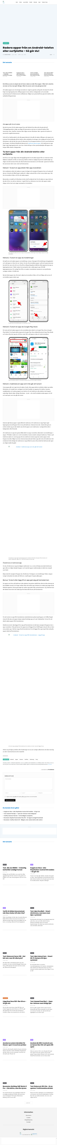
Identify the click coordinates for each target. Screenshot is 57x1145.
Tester (4, 864)
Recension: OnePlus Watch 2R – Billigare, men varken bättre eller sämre (23, 820)
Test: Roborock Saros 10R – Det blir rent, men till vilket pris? (14, 957)
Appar (16, 759)
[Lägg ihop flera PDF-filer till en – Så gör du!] (15, 987)
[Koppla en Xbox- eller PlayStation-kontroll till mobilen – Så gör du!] (22, 68)
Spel (32, 864)
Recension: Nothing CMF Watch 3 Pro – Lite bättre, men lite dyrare (15, 1087)
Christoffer (7, 54)
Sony (37, 759)
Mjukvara (5, 998)
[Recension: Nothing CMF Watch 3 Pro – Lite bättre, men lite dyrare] (15, 1072)
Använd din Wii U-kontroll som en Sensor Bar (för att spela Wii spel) (41, 1045)
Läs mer (50, 764)
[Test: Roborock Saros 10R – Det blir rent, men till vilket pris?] (15, 942)
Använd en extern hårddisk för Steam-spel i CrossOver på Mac (14, 1044)
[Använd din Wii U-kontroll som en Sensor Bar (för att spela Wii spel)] (42, 1028)
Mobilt (6, 43)
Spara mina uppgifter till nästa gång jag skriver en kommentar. (22, 796)
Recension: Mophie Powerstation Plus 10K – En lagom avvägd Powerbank (23, 818)
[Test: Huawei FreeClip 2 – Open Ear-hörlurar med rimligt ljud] (42, 987)
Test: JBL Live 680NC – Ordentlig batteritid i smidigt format (7, 74)
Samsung (32, 759)
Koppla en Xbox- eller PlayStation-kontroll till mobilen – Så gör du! (22, 74)
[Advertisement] (28, 110)
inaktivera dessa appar (34, 143)
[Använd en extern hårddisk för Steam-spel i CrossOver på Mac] (15, 1028)
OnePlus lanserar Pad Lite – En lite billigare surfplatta (18, 815)
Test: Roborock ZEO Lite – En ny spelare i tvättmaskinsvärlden (41, 1087)
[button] (52, 2)
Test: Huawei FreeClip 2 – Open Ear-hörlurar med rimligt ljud (20, 813)
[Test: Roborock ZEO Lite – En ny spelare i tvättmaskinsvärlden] (42, 1072)
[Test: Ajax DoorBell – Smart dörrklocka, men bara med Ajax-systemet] (49, 68)
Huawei (21, 759)
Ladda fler (28, 1103)
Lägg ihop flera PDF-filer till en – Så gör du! (14, 1002)
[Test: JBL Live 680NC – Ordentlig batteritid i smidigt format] (8, 68)
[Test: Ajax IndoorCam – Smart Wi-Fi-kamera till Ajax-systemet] (42, 942)
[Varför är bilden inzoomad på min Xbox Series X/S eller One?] (35, 68)
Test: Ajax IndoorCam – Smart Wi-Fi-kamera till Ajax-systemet (41, 958)
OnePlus (26, 759)
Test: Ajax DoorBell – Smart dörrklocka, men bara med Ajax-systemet (49, 74)
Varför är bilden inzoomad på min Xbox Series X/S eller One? (35, 74)
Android (12, 759)
